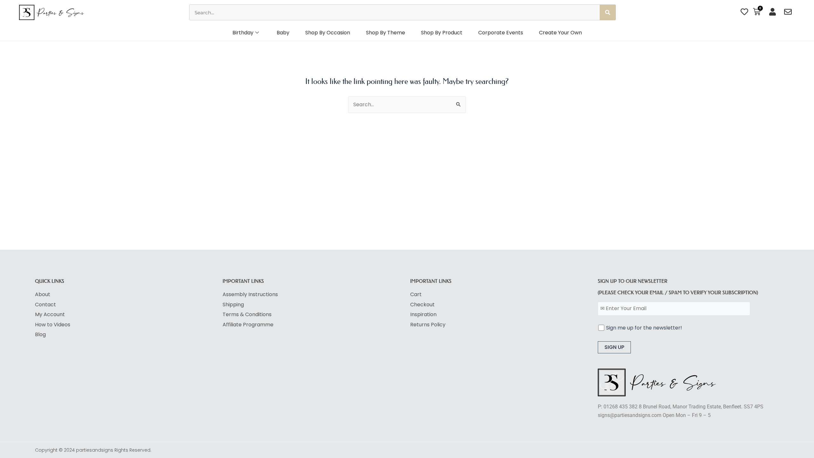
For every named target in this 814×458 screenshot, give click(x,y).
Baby (283, 32)
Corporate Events (500, 32)
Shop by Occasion (327, 32)
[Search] (608, 12)
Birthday (242, 32)
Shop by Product (441, 32)
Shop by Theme (385, 32)
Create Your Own (560, 32)
